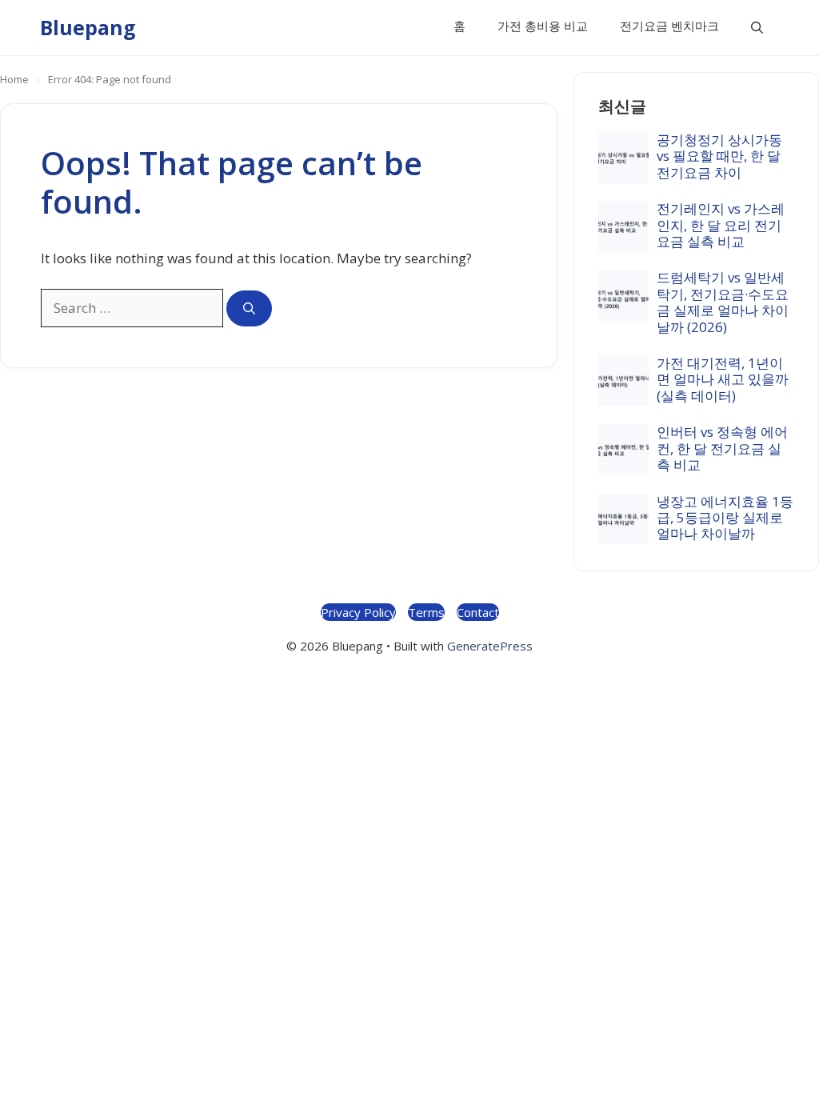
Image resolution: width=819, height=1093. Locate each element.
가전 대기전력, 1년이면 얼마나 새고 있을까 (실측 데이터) (723, 379)
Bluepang (88, 27)
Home (14, 79)
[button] (757, 28)
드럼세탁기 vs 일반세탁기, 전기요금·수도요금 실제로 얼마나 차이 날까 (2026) (723, 301)
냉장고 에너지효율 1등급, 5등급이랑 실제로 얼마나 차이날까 (725, 517)
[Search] (249, 308)
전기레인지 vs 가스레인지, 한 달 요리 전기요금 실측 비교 (721, 224)
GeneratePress (490, 646)
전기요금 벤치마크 (669, 26)
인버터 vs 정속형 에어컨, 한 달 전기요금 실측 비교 (722, 448)
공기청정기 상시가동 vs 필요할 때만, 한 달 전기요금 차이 (719, 156)
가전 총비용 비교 (542, 26)
